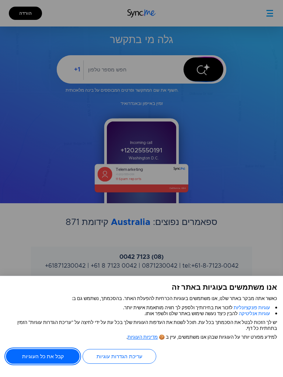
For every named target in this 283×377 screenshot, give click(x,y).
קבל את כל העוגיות (43, 356)
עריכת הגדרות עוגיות (119, 356)
